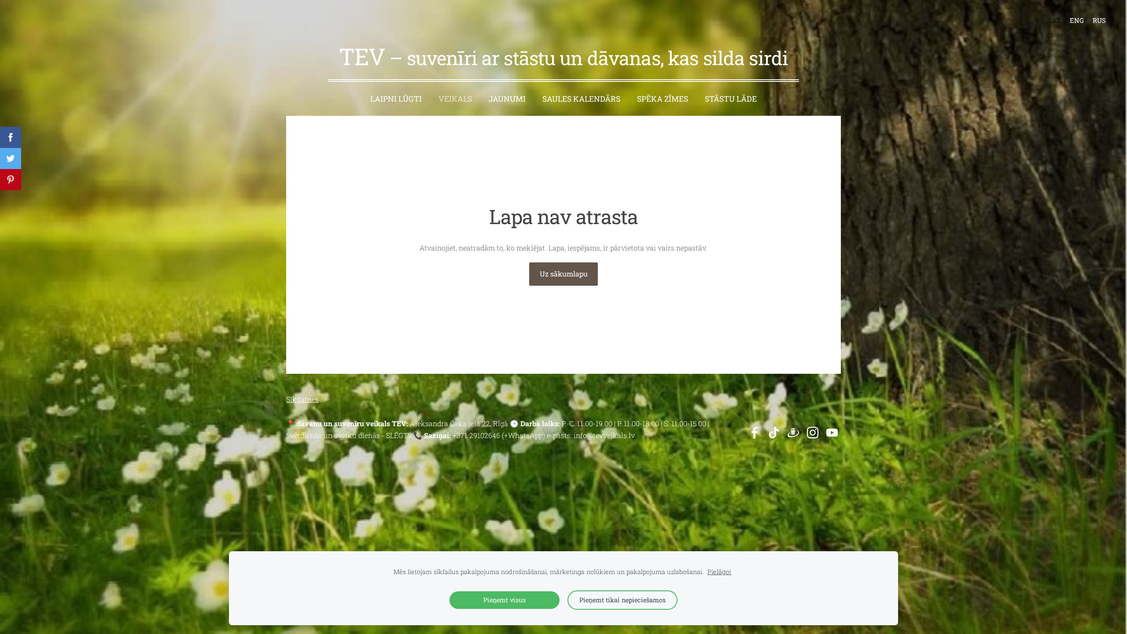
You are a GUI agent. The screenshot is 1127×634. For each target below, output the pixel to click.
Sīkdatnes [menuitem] (302, 399)
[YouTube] (832, 432)
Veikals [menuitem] (455, 99)
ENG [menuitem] (1077, 20)
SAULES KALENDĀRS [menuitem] (581, 99)
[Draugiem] (793, 432)
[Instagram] (812, 432)
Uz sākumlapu (564, 273)
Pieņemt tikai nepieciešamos (622, 600)
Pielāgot (719, 572)
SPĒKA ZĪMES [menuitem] (662, 99)
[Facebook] (754, 432)
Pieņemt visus (504, 600)
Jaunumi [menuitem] (507, 99)
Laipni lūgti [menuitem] (396, 99)
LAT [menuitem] (1054, 20)
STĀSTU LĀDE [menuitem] (731, 99)
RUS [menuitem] (1099, 20)
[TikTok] (774, 432)
